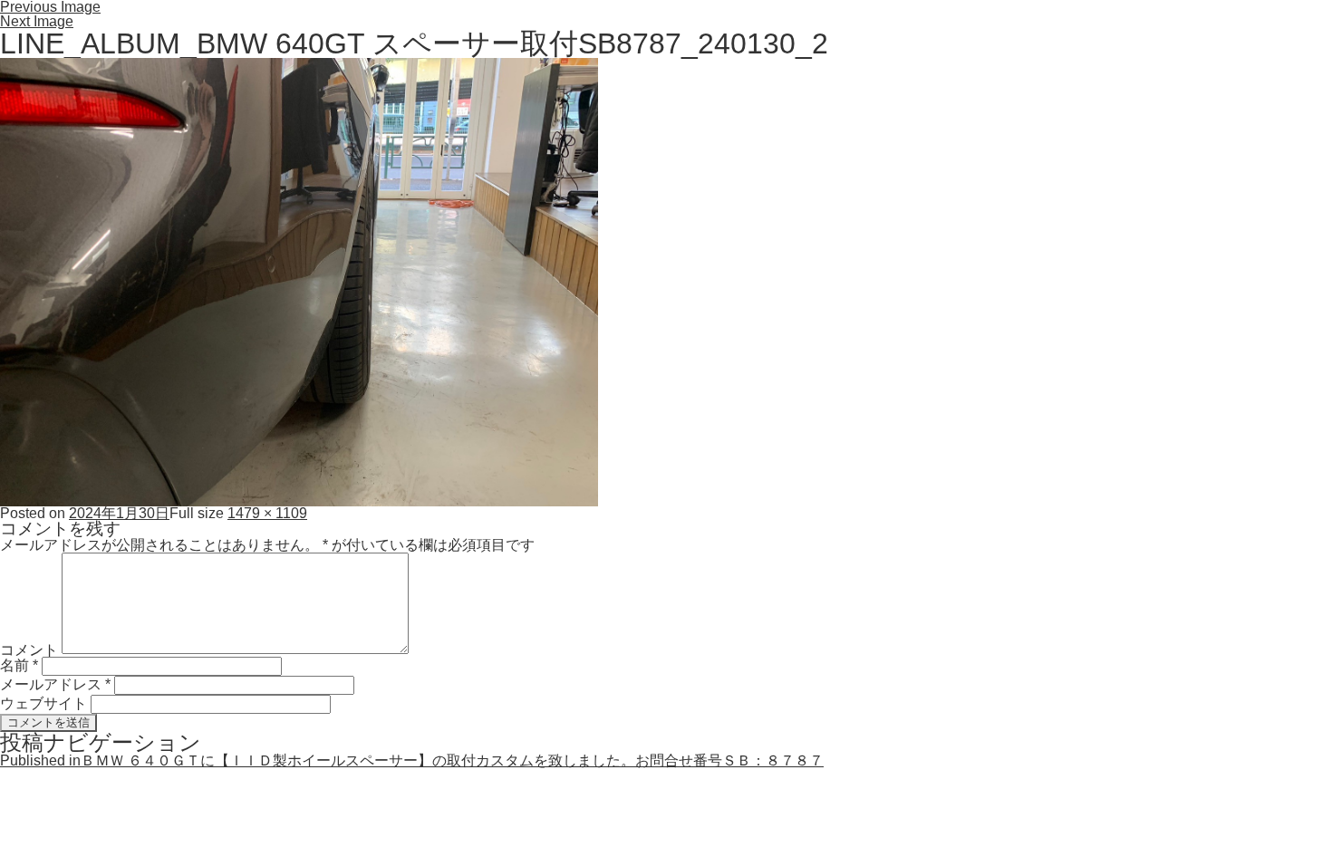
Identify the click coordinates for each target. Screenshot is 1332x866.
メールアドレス (55, 684)
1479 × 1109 (267, 513)
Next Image (36, 21)
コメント (29, 649)
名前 (19, 665)
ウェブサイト (43, 703)
